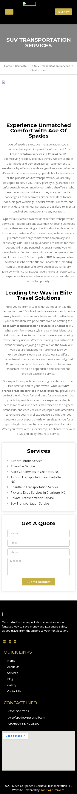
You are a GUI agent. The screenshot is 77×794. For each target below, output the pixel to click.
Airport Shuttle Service (26, 461)
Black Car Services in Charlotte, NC (35, 472)
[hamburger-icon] (9, 12)
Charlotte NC (23, 65)
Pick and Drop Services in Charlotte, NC (38, 492)
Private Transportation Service (32, 498)
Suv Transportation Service (30, 503)
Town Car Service (23, 466)
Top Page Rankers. (52, 790)
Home (8, 65)
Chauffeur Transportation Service (34, 487)
